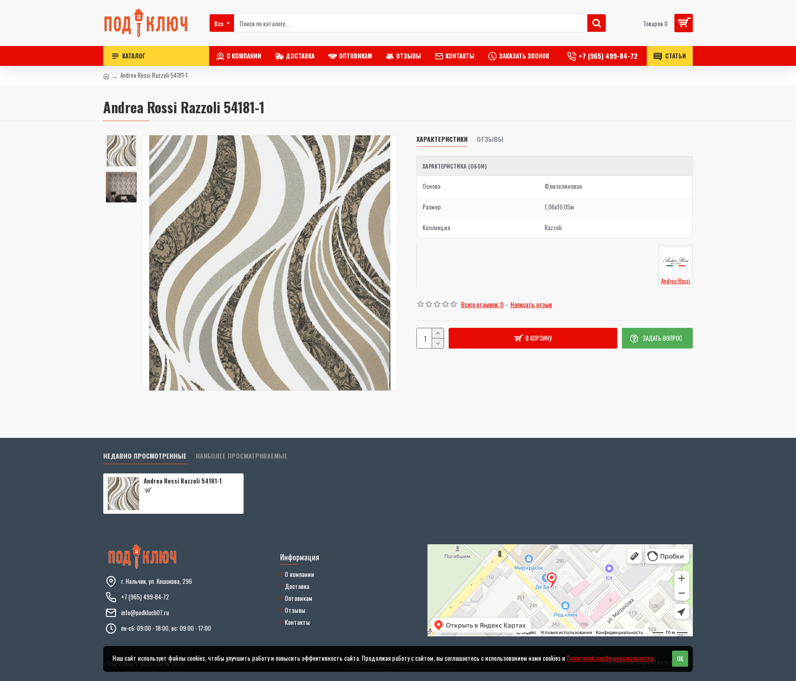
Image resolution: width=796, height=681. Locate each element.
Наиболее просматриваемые (241, 456)
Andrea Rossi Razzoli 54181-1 (183, 481)
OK (680, 658)
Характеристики (442, 139)
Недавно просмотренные (145, 456)
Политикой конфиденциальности (610, 658)
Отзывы (490, 139)
